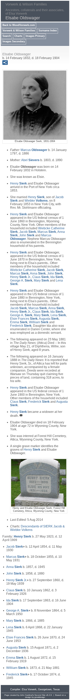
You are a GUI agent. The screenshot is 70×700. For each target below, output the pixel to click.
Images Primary (35, 35)
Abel (30, 160)
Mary (41, 280)
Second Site (40, 695)
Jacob (27, 231)
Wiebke (36, 200)
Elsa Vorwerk (29, 689)
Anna (38, 273)
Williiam (38, 322)
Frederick (21, 325)
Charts (18, 35)
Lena (58, 315)
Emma (18, 322)
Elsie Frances (24, 318)
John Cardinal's (27, 695)
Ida (56, 277)
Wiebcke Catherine (27, 270)
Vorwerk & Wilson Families (19, 30)
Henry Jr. (20, 277)
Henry (18, 183)
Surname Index (47, 30)
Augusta (49, 318)
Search (7, 35)
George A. (21, 280)
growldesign (39, 697)
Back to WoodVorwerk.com (19, 25)
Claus (40, 277)
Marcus (34, 150)
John (26, 235)
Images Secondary (14, 41)
